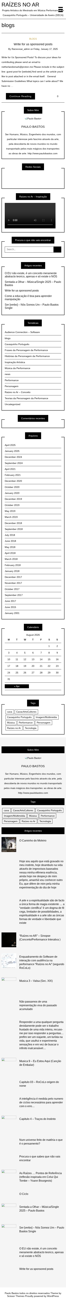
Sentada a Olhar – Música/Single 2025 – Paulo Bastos (33, 283)
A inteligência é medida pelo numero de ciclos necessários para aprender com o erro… (41, 1102)
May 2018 (10, 547)
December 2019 (13, 499)
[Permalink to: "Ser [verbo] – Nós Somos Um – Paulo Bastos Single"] (9, 1231)
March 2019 (11, 517)
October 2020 (12, 487)
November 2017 (13, 583)
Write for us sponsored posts (33, 44)
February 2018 (13, 565)
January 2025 (12, 451)
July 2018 (10, 535)
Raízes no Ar (14, 728)
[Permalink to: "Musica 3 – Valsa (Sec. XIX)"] (9, 984)
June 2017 (10, 601)
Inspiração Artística (15, 362)
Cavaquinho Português (17, 344)
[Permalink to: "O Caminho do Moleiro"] (9, 844)
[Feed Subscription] (18, 25)
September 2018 (14, 529)
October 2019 (12, 505)
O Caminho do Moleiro (32, 840)
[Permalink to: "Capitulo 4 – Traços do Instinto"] (9, 1123)
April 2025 (10, 445)
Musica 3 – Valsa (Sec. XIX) (36, 980)
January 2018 (12, 571)
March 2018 (11, 559)
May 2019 (10, 511)
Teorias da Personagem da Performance (26, 398)
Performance (12, 380)
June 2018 (10, 541)
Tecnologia (30, 728)
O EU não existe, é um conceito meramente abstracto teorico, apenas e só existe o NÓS (31, 275)
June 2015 (10, 607)
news (7, 374)
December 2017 (13, 577)
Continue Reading (20, 96)
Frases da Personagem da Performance (26, 350)
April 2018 (10, 553)
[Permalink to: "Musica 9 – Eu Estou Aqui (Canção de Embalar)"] (9, 1065)
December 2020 (13, 481)
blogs (33, 39)
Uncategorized (12, 404)
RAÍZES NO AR (20, 5)
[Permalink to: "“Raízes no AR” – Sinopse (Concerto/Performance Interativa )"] (9, 939)
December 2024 (13, 457)
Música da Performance (17, 368)
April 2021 (10, 469)
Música (11, 722)
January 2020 (12, 493)
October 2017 (12, 589)
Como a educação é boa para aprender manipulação (28, 298)
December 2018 (13, 523)
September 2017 (14, 595)
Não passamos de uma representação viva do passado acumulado (38, 1005)
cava (9, 711)
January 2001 (12, 613)
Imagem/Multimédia (46, 717)
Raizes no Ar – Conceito (17, 392)
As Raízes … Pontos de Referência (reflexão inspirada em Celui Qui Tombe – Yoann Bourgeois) (40, 1177)
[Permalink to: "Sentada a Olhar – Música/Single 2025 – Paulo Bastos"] (9, 1210)
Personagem (11, 386)
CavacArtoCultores (26, 711)
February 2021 (13, 475)
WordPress (53, 1296)
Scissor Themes (15, 1296)
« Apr (17, 686)
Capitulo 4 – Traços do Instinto (37, 1118)
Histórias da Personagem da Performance (27, 356)
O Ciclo (23, 1193)
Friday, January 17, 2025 (46, 49)
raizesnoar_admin (21, 49)
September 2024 (14, 463)
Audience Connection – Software (22, 332)
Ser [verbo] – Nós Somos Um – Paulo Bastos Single (32, 306)
